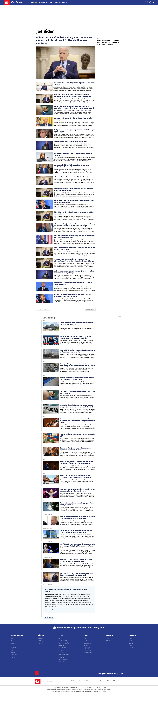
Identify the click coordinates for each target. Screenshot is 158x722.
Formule (86, 645)
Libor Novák (52, 610)
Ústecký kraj (62, 645)
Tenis (85, 642)
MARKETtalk (14, 654)
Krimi (12, 650)
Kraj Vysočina (62, 661)
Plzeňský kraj (62, 650)
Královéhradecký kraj (64, 654)
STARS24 (132, 635)
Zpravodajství (42, 2)
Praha (60, 638)
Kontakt (86, 681)
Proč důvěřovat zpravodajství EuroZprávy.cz (79, 627)
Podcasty (40, 643)
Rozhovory (41, 638)
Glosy (39, 640)
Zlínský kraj (62, 652)
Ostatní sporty (88, 652)
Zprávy (130, 638)
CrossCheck (14, 656)
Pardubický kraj (62, 656)
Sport (12, 642)
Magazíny (57, 2)
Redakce (81, 681)
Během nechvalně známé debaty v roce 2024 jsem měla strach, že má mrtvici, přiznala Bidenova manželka (64, 40)
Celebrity (131, 640)
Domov (12, 638)
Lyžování (86, 649)
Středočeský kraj (63, 640)
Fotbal (86, 640)
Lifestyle (131, 642)
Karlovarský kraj (63, 659)
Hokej (85, 638)
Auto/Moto (109, 640)
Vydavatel (91, 681)
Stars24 (64, 2)
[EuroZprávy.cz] (16, 2)
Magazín (13, 652)
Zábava (130, 645)
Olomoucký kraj (63, 649)
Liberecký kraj (62, 657)
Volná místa (116, 681)
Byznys (13, 643)
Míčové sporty (88, 647)
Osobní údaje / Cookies (106, 681)
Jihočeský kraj (62, 647)
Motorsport (87, 643)
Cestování (108, 642)
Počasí (12, 649)
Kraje (61, 635)
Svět (12, 640)
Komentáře (40, 642)
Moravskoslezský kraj (64, 643)
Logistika (13, 647)
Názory (51, 2)
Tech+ (107, 638)
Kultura (13, 645)
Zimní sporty (87, 650)
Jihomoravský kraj (63, 642)
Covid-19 (13, 657)
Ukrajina (31, 2)
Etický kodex (74, 681)
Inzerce (97, 681)
